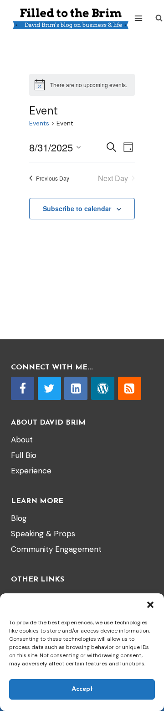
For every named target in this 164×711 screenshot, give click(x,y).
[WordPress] (102, 388)
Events (39, 123)
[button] (150, 604)
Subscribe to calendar (77, 208)
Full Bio (23, 455)
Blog (19, 518)
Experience (31, 471)
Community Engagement (56, 549)
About (22, 440)
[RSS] (129, 388)
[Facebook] (22, 388)
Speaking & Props (43, 534)
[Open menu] (138, 18)
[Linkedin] (75, 388)
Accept (82, 689)
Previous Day (52, 178)
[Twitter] (49, 388)
